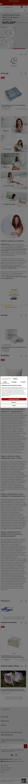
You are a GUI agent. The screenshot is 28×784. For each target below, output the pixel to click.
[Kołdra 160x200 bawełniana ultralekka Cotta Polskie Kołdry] (14, 332)
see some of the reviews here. (14, 295)
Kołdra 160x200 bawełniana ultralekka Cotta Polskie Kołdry (13, 348)
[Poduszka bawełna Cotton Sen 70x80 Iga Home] (14, 372)
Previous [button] (2, 305)
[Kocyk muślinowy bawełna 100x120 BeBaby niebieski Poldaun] (14, 90)
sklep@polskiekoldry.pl (17, 761)
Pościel (6, 167)
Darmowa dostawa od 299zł (21, 4)
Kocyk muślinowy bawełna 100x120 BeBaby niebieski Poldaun (13, 106)
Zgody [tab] (5, 382)
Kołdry (6, 131)
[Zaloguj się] (25, 7)
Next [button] (25, 305)
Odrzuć (14, 405)
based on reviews (14, 294)
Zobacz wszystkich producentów (13, 618)
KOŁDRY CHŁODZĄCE (14, 1)
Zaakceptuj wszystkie (14, 399)
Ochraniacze (8, 186)
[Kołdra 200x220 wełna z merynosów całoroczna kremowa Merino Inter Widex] (14, 639)
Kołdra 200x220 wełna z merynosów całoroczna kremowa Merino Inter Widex (12, 656)
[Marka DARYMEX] (7, 609)
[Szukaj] (25, 10)
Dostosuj (13, 402)
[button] (14, 717)
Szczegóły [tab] (13, 382)
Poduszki (7, 149)
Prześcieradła (9, 204)
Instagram (16, 755)
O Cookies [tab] (22, 382)
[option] (14, 306)
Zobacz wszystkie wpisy (13, 698)
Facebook (12, 755)
